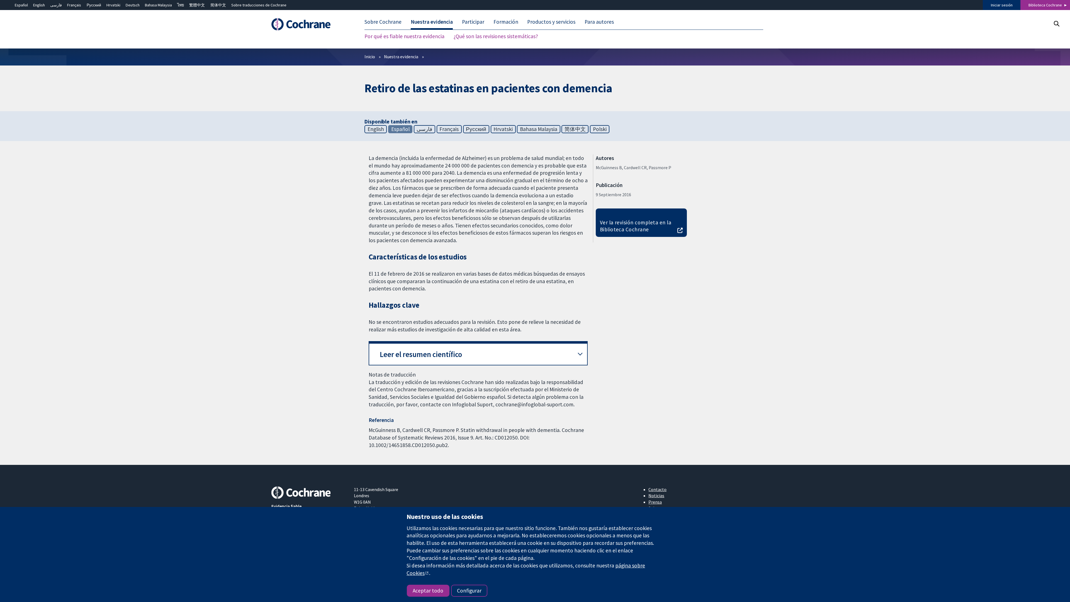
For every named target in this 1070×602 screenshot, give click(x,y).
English (39, 5)
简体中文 (218, 5)
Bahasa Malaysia (158, 5)
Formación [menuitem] (505, 21)
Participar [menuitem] (473, 21)
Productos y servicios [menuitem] (551, 21)
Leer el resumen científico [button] (421, 354)
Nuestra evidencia (401, 56)
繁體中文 (197, 5)
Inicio (369, 56)
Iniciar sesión (1002, 5)
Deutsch (133, 5)
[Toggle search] (1056, 23)
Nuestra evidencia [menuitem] (432, 21)
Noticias (656, 495)
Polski (600, 129)
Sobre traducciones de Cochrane (258, 5)
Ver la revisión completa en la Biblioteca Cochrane (635, 226)
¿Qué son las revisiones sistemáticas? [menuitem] (496, 36)
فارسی (56, 5)
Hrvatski (113, 5)
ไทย (180, 5)
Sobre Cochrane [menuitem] (383, 21)
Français (74, 5)
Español (21, 5)
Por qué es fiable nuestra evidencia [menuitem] (404, 36)
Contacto (657, 489)
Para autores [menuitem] (599, 21)
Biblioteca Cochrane (1045, 5)
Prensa (655, 502)
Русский (94, 5)
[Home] (308, 24)
